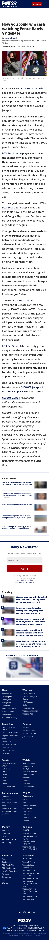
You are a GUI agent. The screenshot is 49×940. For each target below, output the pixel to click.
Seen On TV (7, 747)
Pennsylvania (7, 699)
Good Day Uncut (9, 750)
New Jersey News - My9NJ (30, 837)
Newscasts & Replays (27, 767)
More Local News (9, 708)
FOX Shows (6, 799)
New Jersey (6, 702)
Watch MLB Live (29, 870)
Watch (26, 760)
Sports (5, 760)
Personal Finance (9, 839)
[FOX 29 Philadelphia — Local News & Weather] (9, 4)
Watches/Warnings (30, 711)
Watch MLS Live (29, 899)
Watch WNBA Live (29, 896)
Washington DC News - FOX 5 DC (29, 848)
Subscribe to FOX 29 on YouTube (22, 655)
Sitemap (5, 883)
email (34, 912)
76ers (4, 781)
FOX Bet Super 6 (31, 88)
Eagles (4, 772)
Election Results (28, 730)
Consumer (6, 833)
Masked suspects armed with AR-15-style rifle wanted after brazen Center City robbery (30, 622)
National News (8, 711)
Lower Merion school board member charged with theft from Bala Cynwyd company (17, 495)
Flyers (4, 775)
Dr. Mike (5, 753)
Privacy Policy (27, 580)
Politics (26, 723)
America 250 (7, 694)
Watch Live (37, 4)
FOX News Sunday (9, 717)
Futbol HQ (6, 769)
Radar (24, 705)
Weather (27, 690)
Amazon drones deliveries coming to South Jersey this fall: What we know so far (29, 610)
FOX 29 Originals (27, 795)
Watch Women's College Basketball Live (29, 891)
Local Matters (28, 786)
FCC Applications (9, 868)
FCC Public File (8, 865)
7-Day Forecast (28, 694)
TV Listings (6, 877)
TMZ (4, 805)
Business (5, 830)
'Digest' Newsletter (9, 736)
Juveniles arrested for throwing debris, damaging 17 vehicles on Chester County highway (31, 644)
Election (25, 727)
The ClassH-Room (9, 802)
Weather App (27, 714)
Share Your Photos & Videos (9, 812)
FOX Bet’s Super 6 (12, 391)
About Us (7, 855)
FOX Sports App (8, 786)
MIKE (24, 799)
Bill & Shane (27, 808)
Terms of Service (26, 582)
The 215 (25, 814)
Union (4, 784)
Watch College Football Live (28, 866)
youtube (29, 912)
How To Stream (28, 763)
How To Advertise (9, 871)
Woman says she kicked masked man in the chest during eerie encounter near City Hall (31, 599)
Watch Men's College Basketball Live (29, 883)
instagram (24, 912)
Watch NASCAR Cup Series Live (30, 874)
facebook (15, 912)
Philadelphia (7, 696)
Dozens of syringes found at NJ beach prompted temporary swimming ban (17, 517)
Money (6, 826)
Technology (7, 842)
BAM (24, 802)
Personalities (7, 874)
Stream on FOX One (28, 857)
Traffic (4, 739)
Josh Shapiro (27, 736)
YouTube (26, 784)
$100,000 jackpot (31, 387)
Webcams (26, 778)
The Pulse (26, 820)
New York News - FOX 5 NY (29, 842)
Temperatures (28, 708)
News (5, 690)
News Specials (28, 775)
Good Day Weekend (10, 733)
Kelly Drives (27, 811)
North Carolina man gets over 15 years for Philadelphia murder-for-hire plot (17, 483)
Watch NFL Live (28, 862)
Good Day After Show (8, 728)
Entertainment (10, 793)
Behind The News (29, 805)
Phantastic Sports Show (9, 764)
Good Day (7, 723)
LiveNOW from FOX (30, 772)
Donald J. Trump (29, 733)
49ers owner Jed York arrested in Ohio (17, 504)
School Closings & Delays (29, 697)
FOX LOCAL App (29, 833)
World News (7, 714)
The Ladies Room (29, 817)
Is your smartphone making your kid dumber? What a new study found (16, 528)
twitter (20, 912)
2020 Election (41, 41)
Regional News (27, 828)
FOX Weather (27, 702)
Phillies (5, 778)
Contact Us (6, 862)
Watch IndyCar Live (30, 878)
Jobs (4, 880)
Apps (4, 859)
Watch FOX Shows (9, 808)
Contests (5, 796)
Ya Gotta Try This (9, 744)
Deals (4, 836)
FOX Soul (26, 781)
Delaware (6, 705)
